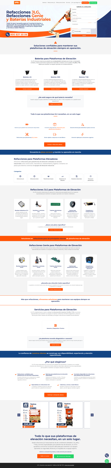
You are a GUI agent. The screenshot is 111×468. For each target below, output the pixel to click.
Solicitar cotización (27, 89)
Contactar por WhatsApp (65, 456)
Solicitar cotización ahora (56, 395)
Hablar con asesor (44, 456)
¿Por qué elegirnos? (76, 2)
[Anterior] (18, 415)
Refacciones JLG (51, 2)
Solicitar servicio (55, 345)
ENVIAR (84, 35)
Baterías (45, 2)
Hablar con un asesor (55, 104)
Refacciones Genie (60, 2)
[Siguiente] (92, 415)
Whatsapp (93, 2)
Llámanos (85, 2)
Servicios (68, 2)
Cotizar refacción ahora (54, 144)
